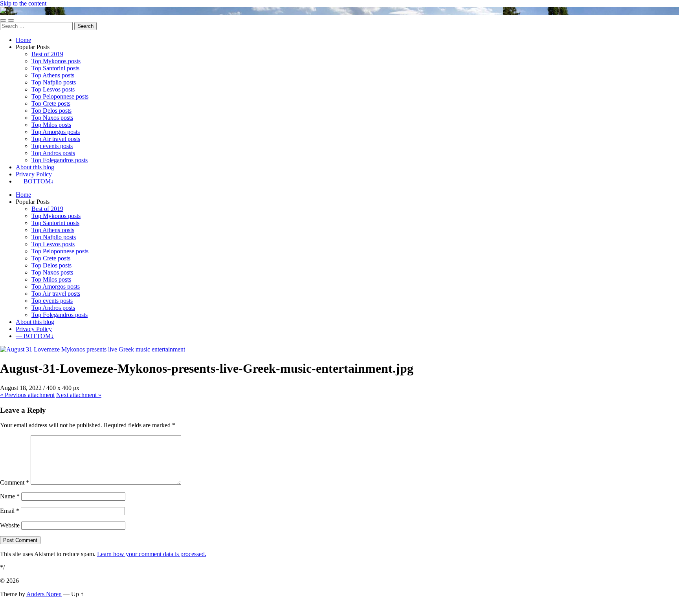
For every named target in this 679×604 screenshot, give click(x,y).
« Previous (27, 395)
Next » (78, 395)
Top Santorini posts (55, 68)
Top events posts (52, 146)
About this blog (35, 167)
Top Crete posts (50, 103)
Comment (14, 482)
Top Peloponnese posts (59, 96)
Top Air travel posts (55, 138)
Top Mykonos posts (56, 61)
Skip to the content (23, 3)
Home (23, 40)
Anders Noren (44, 594)
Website (10, 525)
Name (10, 496)
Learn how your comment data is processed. (151, 554)
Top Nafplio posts (53, 82)
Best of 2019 (47, 54)
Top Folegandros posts (59, 160)
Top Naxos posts (52, 117)
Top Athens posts (52, 75)
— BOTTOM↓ (35, 181)
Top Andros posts (53, 153)
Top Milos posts (51, 124)
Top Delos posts (51, 110)
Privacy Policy (34, 174)
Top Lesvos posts (53, 89)
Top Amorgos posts (55, 131)
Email (9, 510)
